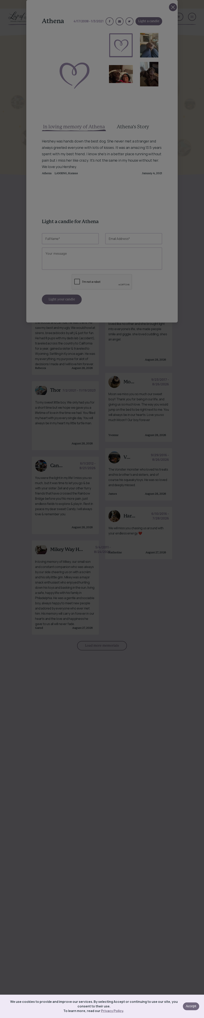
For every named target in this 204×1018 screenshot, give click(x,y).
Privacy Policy (112, 1011)
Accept (191, 1006)
